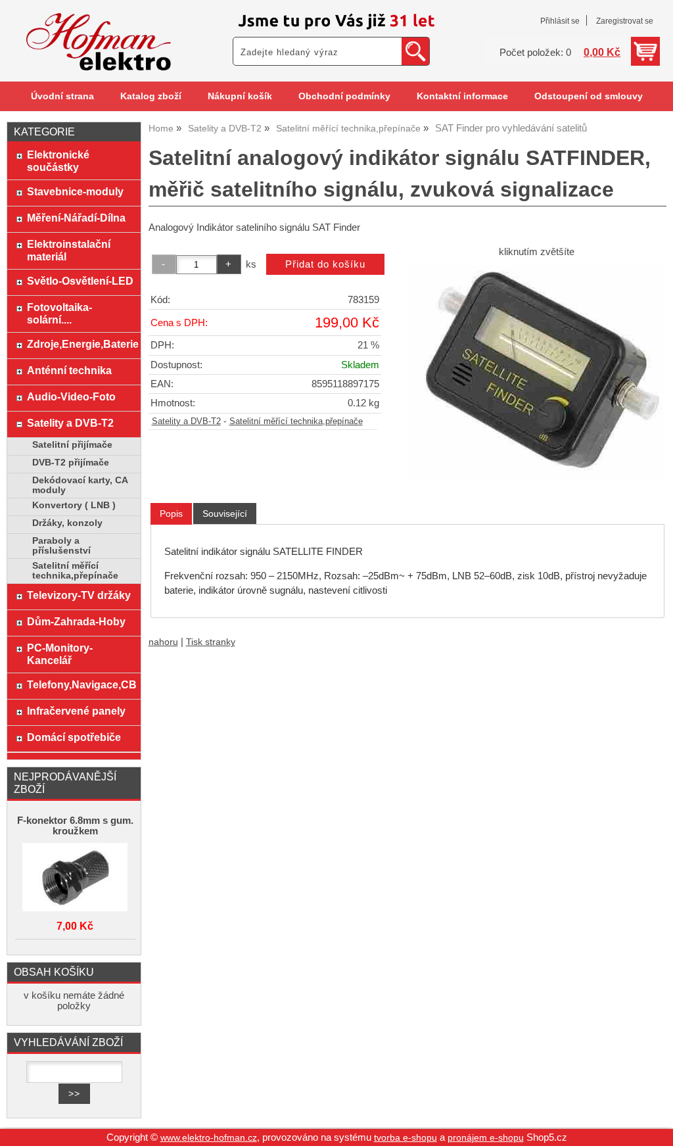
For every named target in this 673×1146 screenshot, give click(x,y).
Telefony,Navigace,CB (80, 684)
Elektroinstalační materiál (68, 250)
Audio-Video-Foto (71, 396)
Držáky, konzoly (67, 523)
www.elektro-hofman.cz (208, 1138)
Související (224, 513)
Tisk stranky (210, 642)
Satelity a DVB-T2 (186, 421)
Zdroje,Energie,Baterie (80, 344)
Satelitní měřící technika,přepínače (296, 421)
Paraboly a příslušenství (61, 546)
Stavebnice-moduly (75, 191)
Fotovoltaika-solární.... (59, 313)
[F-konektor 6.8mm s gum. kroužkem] (75, 878)
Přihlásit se (560, 21)
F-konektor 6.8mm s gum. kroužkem (75, 825)
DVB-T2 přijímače (70, 462)
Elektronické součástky (58, 161)
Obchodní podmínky (344, 96)
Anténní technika (69, 370)
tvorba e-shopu (405, 1138)
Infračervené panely (76, 711)
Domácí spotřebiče (74, 737)
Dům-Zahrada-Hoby (76, 621)
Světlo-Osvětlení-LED (80, 281)
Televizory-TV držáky (79, 595)
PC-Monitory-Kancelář (60, 654)
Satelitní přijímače (72, 445)
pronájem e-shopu (486, 1138)
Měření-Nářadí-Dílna (76, 218)
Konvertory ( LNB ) (74, 505)
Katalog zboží (150, 96)
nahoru (163, 642)
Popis (171, 513)
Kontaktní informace (462, 96)
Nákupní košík (240, 96)
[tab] (171, 514)
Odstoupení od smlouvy (588, 96)
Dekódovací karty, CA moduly (80, 485)
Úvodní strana (62, 96)
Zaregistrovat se (624, 21)
